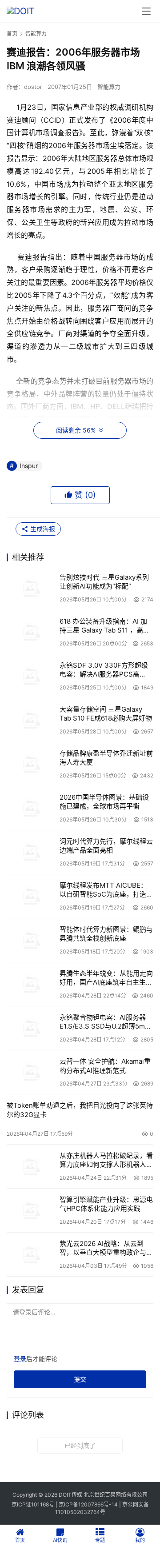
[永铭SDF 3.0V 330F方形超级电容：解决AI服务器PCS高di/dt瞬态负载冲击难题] (31, 676)
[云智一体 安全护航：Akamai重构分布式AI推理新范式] (31, 1072)
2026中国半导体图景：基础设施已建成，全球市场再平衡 (104, 801)
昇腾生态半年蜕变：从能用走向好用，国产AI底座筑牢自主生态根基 (106, 978)
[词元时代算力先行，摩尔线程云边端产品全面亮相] (31, 852)
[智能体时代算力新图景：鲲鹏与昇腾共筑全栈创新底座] (31, 940)
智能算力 (108, 86)
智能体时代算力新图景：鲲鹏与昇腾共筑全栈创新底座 (106, 933)
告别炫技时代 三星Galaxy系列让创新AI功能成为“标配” (104, 581)
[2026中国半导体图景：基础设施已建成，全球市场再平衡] (31, 808)
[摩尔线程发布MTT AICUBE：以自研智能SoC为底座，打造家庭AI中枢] (31, 896)
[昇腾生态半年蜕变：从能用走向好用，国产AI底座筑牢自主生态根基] (31, 984)
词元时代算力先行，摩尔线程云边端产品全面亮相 (106, 845)
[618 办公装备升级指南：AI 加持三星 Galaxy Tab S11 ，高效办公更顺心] (31, 632)
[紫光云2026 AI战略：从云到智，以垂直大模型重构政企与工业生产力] (31, 1254)
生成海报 (41, 529)
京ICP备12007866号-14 (88, 1504)
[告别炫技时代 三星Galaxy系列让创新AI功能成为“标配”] (31, 588)
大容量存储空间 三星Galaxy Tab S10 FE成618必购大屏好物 (106, 713)
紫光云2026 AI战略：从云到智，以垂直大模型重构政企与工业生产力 (106, 1248)
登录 (20, 1358)
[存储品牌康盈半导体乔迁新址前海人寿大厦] (31, 764)
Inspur (29, 465)
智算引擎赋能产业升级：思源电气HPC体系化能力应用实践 (106, 1204)
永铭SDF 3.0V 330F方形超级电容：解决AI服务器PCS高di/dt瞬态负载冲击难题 (104, 670)
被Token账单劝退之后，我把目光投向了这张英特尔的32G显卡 (80, 1109)
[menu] (146, 11)
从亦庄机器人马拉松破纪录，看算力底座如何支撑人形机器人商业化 (106, 1160)
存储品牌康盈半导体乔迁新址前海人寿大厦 (106, 757)
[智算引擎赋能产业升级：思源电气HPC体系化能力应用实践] (31, 1210)
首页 (12, 33)
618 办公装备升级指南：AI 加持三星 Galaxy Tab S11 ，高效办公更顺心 (105, 626)
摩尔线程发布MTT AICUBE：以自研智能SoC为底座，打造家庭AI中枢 (106, 890)
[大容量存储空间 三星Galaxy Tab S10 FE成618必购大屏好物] (31, 720)
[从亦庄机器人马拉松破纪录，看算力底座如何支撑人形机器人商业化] (31, 1166)
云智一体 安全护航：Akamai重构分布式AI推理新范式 (105, 1065)
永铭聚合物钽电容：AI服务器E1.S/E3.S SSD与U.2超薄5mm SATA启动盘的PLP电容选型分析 (105, 1022)
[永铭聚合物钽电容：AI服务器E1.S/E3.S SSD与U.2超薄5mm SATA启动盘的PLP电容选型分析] (31, 1028)
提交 (80, 1379)
